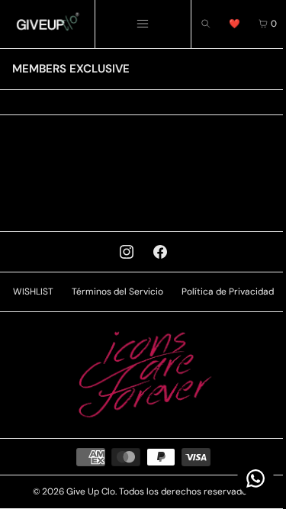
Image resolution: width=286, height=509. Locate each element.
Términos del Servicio (117, 291)
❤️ (234, 24)
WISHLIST (33, 291)
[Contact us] (255, 478)
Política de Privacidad (228, 291)
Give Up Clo (90, 491)
